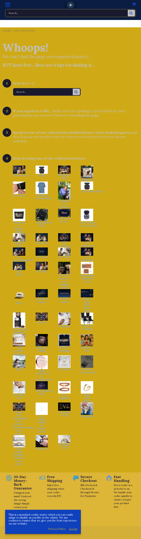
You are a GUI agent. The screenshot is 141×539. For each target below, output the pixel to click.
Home (7, 30)
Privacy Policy (57, 528)
